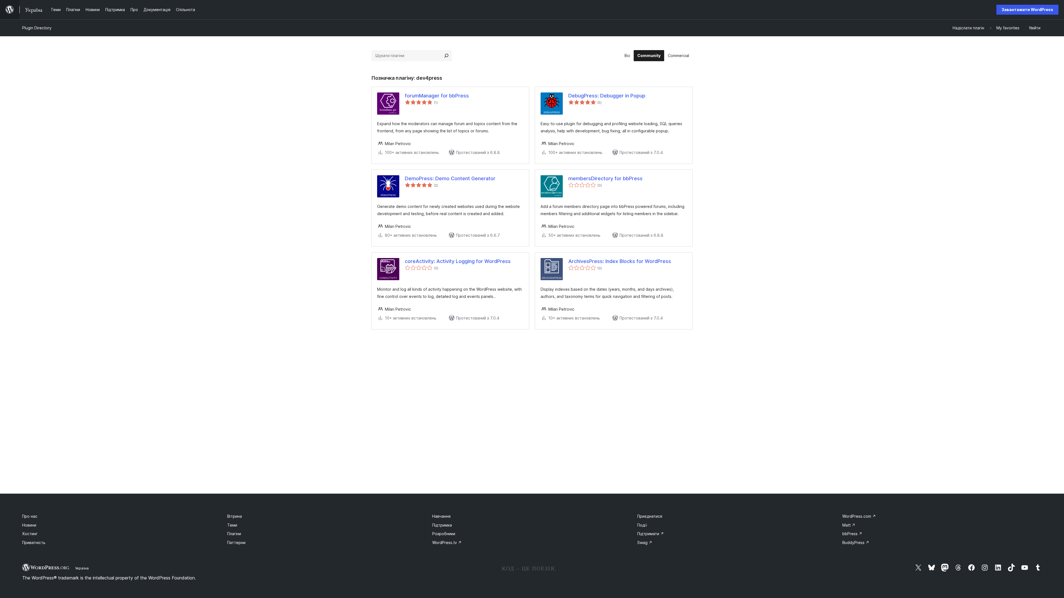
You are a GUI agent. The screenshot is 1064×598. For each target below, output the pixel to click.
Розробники (443, 533)
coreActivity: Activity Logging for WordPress (458, 261)
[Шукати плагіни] (446, 55)
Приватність (33, 542)
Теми (232, 525)
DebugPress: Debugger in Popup (606, 96)
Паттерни (236, 542)
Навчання (441, 516)
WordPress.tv (447, 542)
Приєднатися (649, 516)
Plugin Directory (37, 27)
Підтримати (650, 533)
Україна (82, 568)
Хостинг (30, 533)
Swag (644, 542)
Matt (848, 525)
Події (642, 525)
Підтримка (442, 525)
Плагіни (234, 533)
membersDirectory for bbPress (605, 178)
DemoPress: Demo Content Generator (450, 178)
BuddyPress (855, 542)
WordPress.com (859, 516)
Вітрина (234, 516)
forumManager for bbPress (437, 96)
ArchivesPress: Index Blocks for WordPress (619, 261)
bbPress (852, 533)
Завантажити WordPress (1027, 9)
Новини (29, 525)
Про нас (29, 516)
